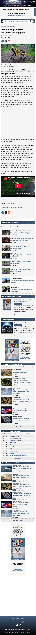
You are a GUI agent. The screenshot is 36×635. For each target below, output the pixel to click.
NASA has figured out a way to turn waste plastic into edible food (21, 420)
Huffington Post (11, 203)
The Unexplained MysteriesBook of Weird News (23, 301)
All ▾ (6, 21)
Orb (11, 449)
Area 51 (12, 447)
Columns (30, 5)
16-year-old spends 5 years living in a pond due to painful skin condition (21, 401)
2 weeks (14, 367)
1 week (5, 367)
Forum (14, 5)
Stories (24, 5)
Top (13, 618)
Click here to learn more (21, 315)
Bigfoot (12, 453)
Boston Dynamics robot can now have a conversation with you (21, 232)
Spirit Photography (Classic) (18, 455)
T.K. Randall (7, 36)
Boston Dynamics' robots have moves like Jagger (20, 247)
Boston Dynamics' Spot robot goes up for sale (20, 270)
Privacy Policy (14, 632)
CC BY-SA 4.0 (13, 67)
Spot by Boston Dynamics (12, 65)
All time (29, 434)
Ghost (11, 445)
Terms (6, 632)
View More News (18, 427)
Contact (28, 632)
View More (18, 458)
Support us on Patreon (21, 323)
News (9, 5)
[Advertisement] (18, 123)
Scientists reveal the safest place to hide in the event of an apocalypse (21, 468)
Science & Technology (8, 27)
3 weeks (22, 367)
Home (5, 5)
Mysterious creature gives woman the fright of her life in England (21, 382)
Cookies (22, 632)
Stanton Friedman (15, 438)
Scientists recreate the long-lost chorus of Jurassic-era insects (21, 477)
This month (18, 434)
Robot (20, 207)
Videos (19, 5)
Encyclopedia (23, 622)
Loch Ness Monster (15, 440)
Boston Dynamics (11, 207)
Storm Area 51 (14, 451)
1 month (31, 367)
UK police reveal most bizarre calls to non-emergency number (21, 410)
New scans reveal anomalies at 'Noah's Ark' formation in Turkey (21, 372)
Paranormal (13, 442)
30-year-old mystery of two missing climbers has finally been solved (20, 391)
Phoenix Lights (14, 436)
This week (6, 434)
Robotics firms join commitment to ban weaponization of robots (21, 239)
